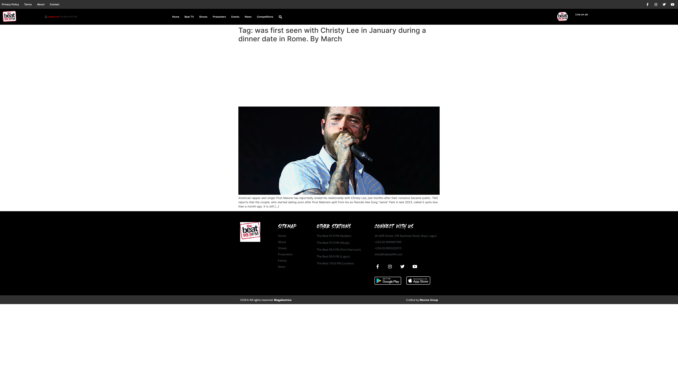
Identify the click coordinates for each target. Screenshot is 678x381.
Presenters (219, 16)
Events (235, 16)
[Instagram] (656, 4)
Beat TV (189, 16)
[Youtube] (672, 4)
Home (175, 16)
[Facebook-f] (647, 4)
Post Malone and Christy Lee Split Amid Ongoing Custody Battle (324, 100)
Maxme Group (429, 300)
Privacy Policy (10, 4)
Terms (28, 4)
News (248, 16)
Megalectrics (283, 300)
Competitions (265, 16)
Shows (203, 16)
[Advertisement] (339, 70)
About (40, 4)
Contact (54, 4)
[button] (280, 17)
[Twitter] (664, 4)
